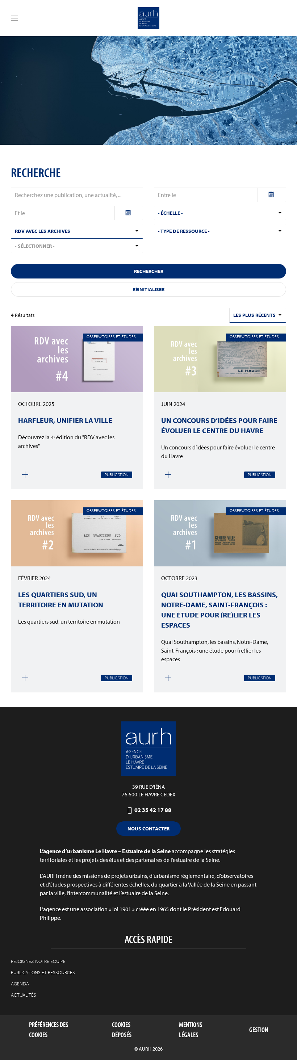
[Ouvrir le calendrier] (272, 195)
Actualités (23, 995)
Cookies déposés (121, 1029)
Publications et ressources (43, 972)
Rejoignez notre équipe (38, 961)
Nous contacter (148, 828)
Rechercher (148, 271)
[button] (14, 18)
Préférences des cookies (48, 1029)
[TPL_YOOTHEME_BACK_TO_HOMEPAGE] (148, 18)
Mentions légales (190, 1029)
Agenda (20, 983)
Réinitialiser (148, 289)
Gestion (258, 1029)
